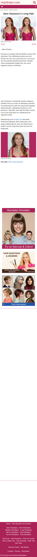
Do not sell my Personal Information (13, 555)
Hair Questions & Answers (21, 524)
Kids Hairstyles (25, 532)
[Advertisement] (18, 83)
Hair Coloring (21, 541)
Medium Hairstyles (12, 530)
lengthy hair (18, 119)
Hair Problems (16, 538)
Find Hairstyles (25, 534)
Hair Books (25, 547)
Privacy (17, 551)
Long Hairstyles (26, 530)
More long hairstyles (15, 162)
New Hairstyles (12, 528)
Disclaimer (25, 551)
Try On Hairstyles (12, 534)
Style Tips (31, 541)
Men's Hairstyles (12, 532)
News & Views (13, 547)
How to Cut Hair (29, 538)
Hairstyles (6, 9)
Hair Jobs (18, 543)
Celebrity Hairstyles (13, 9)
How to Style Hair (8, 541)
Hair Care (6, 538)
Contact (10, 551)
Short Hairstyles (25, 528)
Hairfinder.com (10, 2)
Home (2, 9)
